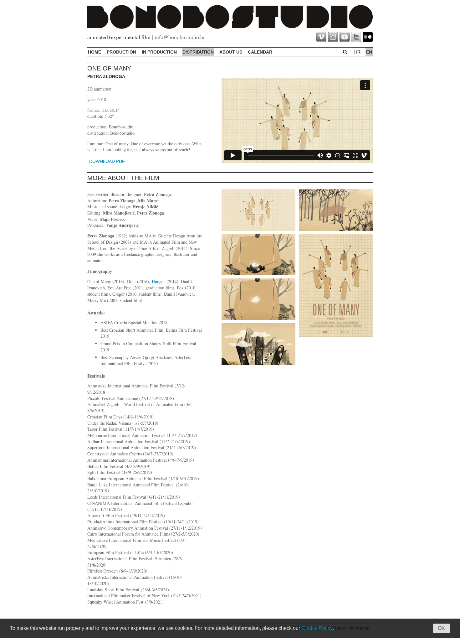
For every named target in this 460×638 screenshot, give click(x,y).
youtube (345, 37)
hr (357, 51)
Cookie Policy (317, 628)
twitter (356, 37)
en (369, 51)
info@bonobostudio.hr (180, 37)
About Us (230, 51)
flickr (368, 37)
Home (94, 51)
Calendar (260, 51)
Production (121, 51)
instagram (333, 37)
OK (441, 628)
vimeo (321, 37)
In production (159, 51)
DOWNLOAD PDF (107, 161)
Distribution (198, 51)
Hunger (158, 281)
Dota (131, 281)
